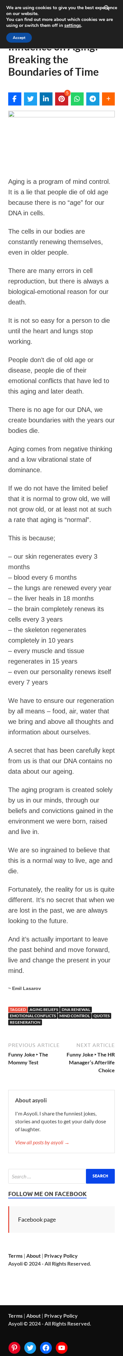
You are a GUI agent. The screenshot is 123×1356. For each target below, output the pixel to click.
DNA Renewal (76, 1009)
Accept (19, 37)
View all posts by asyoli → (42, 1142)
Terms (15, 1255)
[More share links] (108, 99)
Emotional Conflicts (33, 1015)
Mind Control (74, 1015)
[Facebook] (46, 1348)
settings (72, 26)
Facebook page (37, 1219)
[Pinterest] (14, 1348)
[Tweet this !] (30, 99)
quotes (101, 1015)
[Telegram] (92, 99)
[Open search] (107, 8)
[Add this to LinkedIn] (46, 99)
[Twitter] (30, 1348)
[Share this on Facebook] (14, 99)
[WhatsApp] (77, 99)
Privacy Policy (61, 1255)
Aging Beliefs (44, 1009)
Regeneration (25, 1022)
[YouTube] (62, 1348)
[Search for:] (61, 1176)
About (33, 1255)
